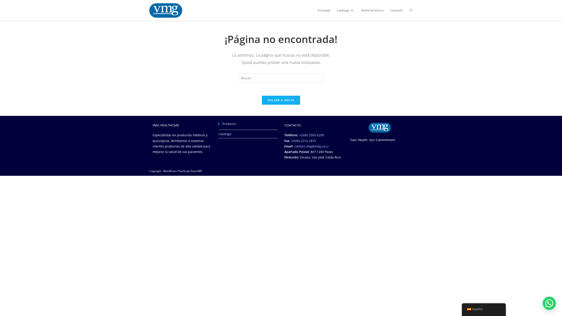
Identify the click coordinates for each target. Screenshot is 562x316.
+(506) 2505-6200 (311, 135)
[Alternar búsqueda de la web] (411, 10)
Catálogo (224, 134)
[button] (549, 303)
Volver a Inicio (281, 100)
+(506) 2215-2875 (303, 141)
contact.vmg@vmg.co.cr (311, 146)
